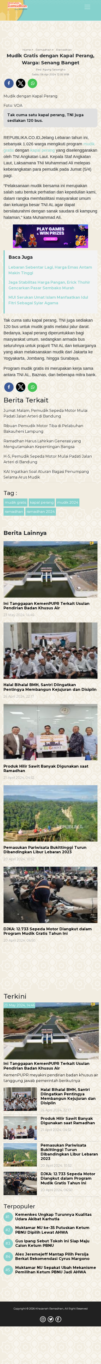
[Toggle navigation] (75, 6)
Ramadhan (43, 49)
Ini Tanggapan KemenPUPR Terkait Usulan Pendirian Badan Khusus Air (46, 605)
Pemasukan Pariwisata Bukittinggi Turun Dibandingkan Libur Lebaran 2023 (45, 849)
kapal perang (42, 150)
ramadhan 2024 (41, 511)
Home (27, 49)
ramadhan (14, 511)
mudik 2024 (67, 502)
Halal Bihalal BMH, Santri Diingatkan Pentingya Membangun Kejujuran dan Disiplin (50, 687)
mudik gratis (15, 502)
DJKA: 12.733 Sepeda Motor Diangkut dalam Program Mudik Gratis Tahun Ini (48, 931)
